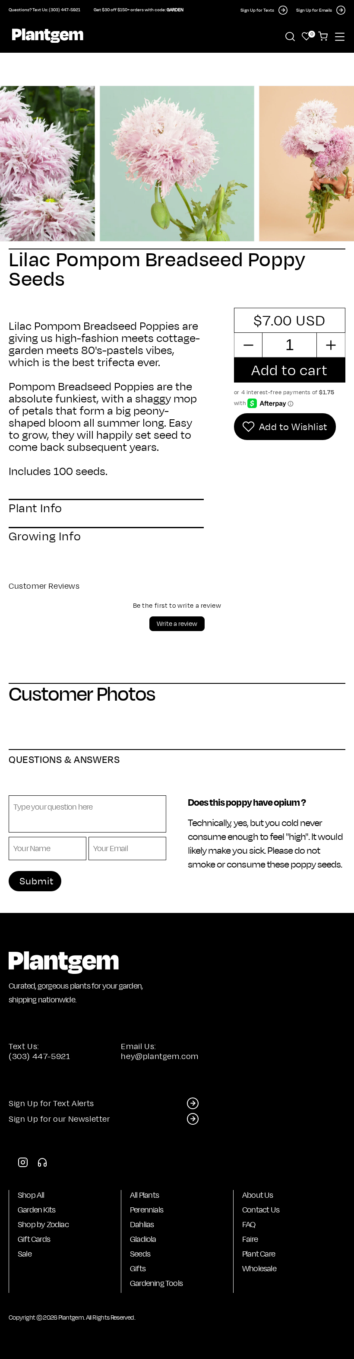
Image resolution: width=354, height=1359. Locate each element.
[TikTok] (42, 1165)
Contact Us (260, 1210)
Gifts (137, 1268)
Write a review (177, 623)
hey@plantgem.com (160, 1056)
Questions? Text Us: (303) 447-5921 (44, 10)
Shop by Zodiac (43, 1224)
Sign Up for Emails (314, 10)
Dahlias (142, 1224)
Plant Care (258, 1254)
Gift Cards (34, 1239)
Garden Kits (36, 1210)
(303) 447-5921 (39, 1056)
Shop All (31, 1195)
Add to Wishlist (293, 427)
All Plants (144, 1195)
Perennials (146, 1210)
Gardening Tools (156, 1283)
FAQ (249, 1224)
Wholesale (259, 1268)
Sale (25, 1254)
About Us (257, 1195)
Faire (250, 1239)
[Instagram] (23, 1165)
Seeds (140, 1254)
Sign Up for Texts (257, 10)
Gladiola (143, 1239)
